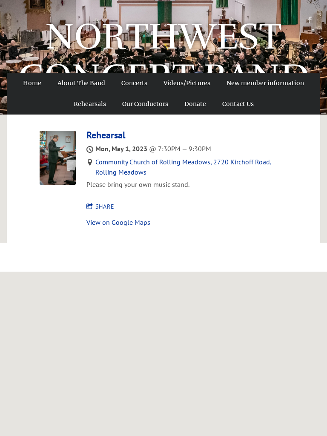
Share (105, 206)
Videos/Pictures (187, 83)
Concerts (134, 83)
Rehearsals (90, 104)
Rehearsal (105, 135)
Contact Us (238, 104)
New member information (265, 83)
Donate (195, 104)
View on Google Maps (118, 222)
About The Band (81, 83)
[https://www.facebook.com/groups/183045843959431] (310, 20)
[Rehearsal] (58, 182)
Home (32, 83)
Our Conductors (145, 104)
